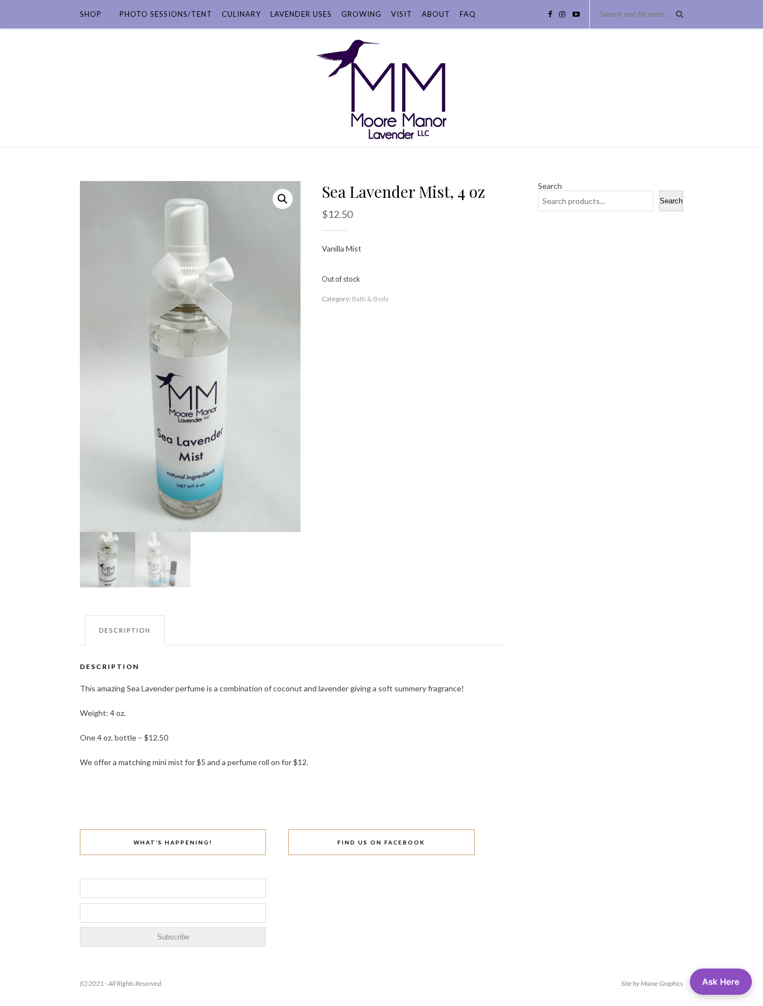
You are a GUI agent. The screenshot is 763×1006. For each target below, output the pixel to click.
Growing (361, 14)
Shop (91, 14)
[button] (283, 199)
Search (550, 186)
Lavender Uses (301, 14)
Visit (401, 14)
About (436, 14)
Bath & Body (370, 299)
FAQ (468, 14)
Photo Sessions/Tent (166, 14)
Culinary (241, 14)
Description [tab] (125, 630)
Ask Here (721, 981)
